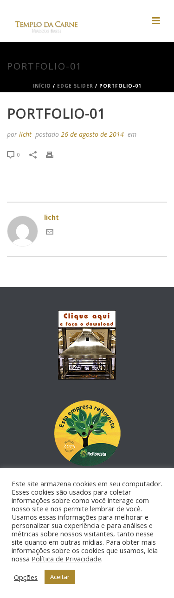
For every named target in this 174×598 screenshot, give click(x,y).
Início (42, 86)
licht (25, 134)
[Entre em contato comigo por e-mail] (49, 233)
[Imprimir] (54, 154)
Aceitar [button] (60, 577)
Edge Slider (75, 86)
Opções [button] (26, 577)
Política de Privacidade (66, 558)
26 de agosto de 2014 (92, 134)
